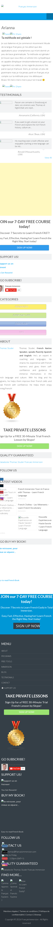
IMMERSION (6, 667)
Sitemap (37, 914)
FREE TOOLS (6, 661)
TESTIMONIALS (7, 677)
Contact (29, 914)
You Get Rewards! (9, 790)
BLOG (3, 672)
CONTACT (5, 682)
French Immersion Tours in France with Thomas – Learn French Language (33, 492)
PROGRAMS (6, 656)
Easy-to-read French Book (12, 832)
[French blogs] (16, 749)
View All (48, 157)
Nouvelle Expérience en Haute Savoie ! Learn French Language (45, 523)
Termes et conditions (29, 911)
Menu (49, 16)
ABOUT (4, 651)
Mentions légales (11, 911)
